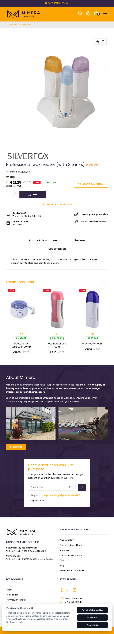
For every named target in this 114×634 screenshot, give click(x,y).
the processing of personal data (60, 495)
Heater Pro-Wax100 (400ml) (21, 345)
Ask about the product (59, 204)
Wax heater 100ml (92, 343)
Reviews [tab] (80, 240)
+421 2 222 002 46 (73, 602)
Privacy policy (67, 539)
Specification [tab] (57, 249)
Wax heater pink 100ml (57, 345)
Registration (12, 594)
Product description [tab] (43, 240)
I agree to (55, 495)
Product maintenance (71, 555)
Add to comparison (93, 184)
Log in (9, 589)
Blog (62, 565)
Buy (35, 194)
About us (64, 550)
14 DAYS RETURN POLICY (57, 3)
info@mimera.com (74, 598)
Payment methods (16, 599)
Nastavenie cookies (15, 622)
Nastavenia (92, 625)
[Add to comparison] (21, 335)
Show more (16, 447)
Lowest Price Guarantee (72, 570)
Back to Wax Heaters (20, 25)
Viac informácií (61, 619)
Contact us (65, 560)
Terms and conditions (71, 545)
